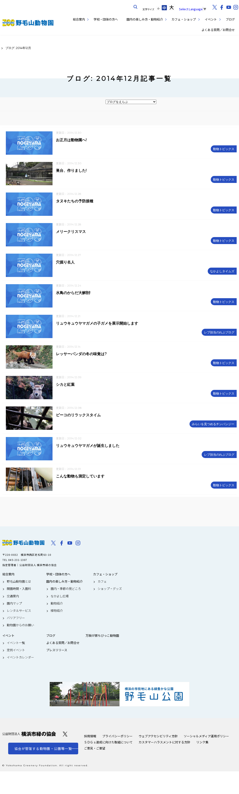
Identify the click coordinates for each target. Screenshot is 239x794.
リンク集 (202, 742)
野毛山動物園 (23, 542)
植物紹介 (57, 611)
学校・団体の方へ (106, 19)
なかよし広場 (60, 596)
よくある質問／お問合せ (218, 30)
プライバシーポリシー (117, 736)
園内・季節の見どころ (66, 589)
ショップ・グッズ (110, 589)
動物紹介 (57, 603)
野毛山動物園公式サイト (28, 23)
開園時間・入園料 (19, 589)
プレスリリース (56, 650)
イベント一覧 (16, 643)
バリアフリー (16, 618)
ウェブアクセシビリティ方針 (158, 736)
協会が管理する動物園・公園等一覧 (43, 748)
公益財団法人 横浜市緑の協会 (29, 733)
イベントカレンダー (20, 657)
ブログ (230, 19)
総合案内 (79, 19)
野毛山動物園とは (19, 581)
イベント (211, 19)
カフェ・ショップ (184, 19)
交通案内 (13, 596)
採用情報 (90, 736)
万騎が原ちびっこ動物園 (102, 635)
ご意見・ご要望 (94, 748)
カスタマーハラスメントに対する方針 (164, 742)
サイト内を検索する (135, 6)
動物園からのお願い (20, 625)
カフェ (102, 581)
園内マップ (14, 603)
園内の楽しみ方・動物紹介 (145, 19)
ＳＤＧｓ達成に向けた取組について (108, 742)
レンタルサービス (19, 611)
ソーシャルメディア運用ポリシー (206, 736)
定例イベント (16, 650)
